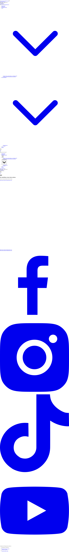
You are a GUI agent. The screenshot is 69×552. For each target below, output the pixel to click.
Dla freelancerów (5, 145)
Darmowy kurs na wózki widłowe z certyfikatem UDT (10, 158)
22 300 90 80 (1, 3)
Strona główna (3, 153)
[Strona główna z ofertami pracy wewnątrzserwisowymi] (4, 4)
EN (0, 150)
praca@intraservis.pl (2, 1)
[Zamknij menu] (6, 152)
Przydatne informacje (4, 7)
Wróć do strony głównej (3, 180)
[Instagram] (34, 393)
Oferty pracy (3, 6)
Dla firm (4, 165)
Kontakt (3, 147)
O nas (2, 146)
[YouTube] (34, 544)
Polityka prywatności (4, 549)
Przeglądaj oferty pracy (9, 180)
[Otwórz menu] (9, 0)
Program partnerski (4, 159)
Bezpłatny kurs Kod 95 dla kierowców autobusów (9, 76)
